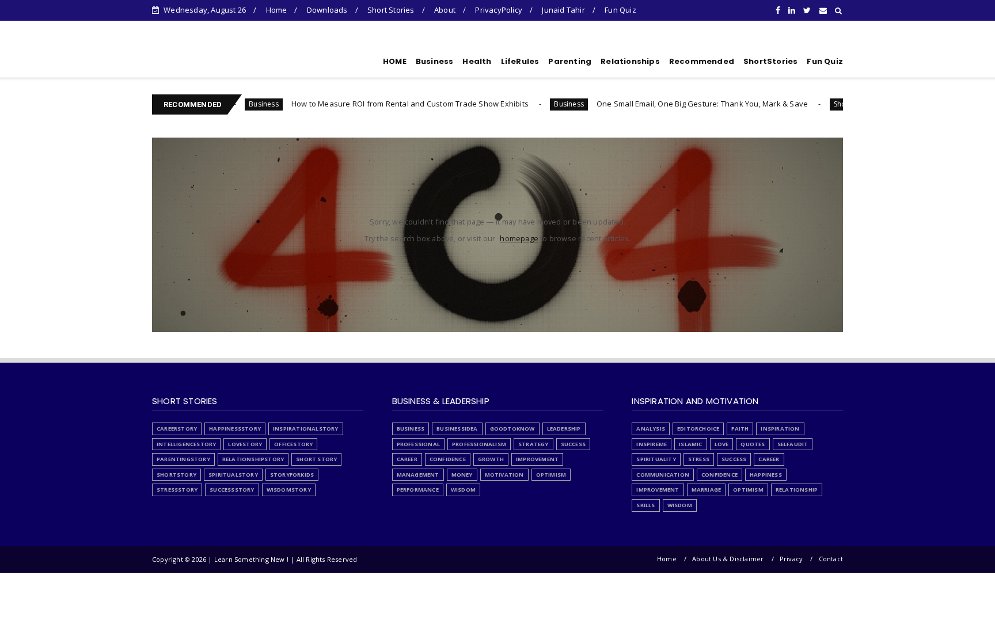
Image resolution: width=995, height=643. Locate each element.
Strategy (533, 444)
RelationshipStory (253, 459)
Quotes (752, 444)
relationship (797, 489)
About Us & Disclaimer (728, 559)
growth (491, 459)
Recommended (701, 61)
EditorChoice (698, 428)
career (407, 459)
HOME (395, 61)
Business (435, 61)
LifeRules (520, 61)
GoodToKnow (512, 428)
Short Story (828, 104)
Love (722, 444)
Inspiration (780, 428)
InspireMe (651, 444)
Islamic (690, 444)
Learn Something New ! (221, 59)
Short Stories (391, 10)
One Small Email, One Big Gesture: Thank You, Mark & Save (678, 103)
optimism (551, 474)
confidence (448, 459)
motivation (504, 474)
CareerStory (177, 428)
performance (418, 489)
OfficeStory (293, 444)
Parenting (569, 61)
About (444, 10)
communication (662, 474)
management (418, 474)
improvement (537, 459)
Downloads (327, 10)
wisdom (463, 489)
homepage (519, 238)
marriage (706, 489)
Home (276, 10)
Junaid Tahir (563, 10)
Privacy (791, 559)
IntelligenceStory (186, 444)
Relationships (630, 61)
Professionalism (479, 444)
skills (645, 505)
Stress (698, 459)
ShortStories (770, 61)
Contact (831, 559)
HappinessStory (235, 428)
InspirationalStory (306, 428)
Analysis (650, 428)
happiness (766, 474)
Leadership (564, 428)
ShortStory (176, 474)
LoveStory (245, 444)
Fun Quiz (620, 10)
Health (476, 61)
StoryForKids (292, 474)
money (462, 474)
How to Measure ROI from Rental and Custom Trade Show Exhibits (386, 103)
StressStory (177, 489)
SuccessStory (232, 489)
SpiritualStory (233, 474)
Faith (740, 428)
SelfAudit (792, 444)
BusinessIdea (456, 428)
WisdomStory (289, 489)
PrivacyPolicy (498, 10)
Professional (418, 444)
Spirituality (655, 459)
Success (573, 444)
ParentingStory (183, 459)
